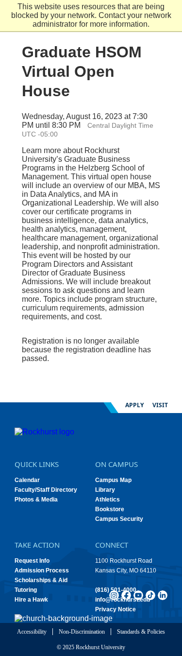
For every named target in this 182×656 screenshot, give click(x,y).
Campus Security (119, 519)
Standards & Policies (141, 631)
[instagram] (114, 595)
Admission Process (42, 570)
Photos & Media (36, 499)
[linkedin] (162, 595)
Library (105, 489)
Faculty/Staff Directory (46, 489)
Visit (160, 405)
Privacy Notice (115, 609)
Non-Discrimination (82, 631)
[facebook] (126, 595)
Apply (134, 405)
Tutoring (26, 590)
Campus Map (113, 480)
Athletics (107, 499)
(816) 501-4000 (115, 590)
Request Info (32, 560)
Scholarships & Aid (41, 580)
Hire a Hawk (31, 599)
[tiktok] (150, 595)
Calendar (27, 480)
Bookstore (109, 509)
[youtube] (138, 595)
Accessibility (32, 631)
